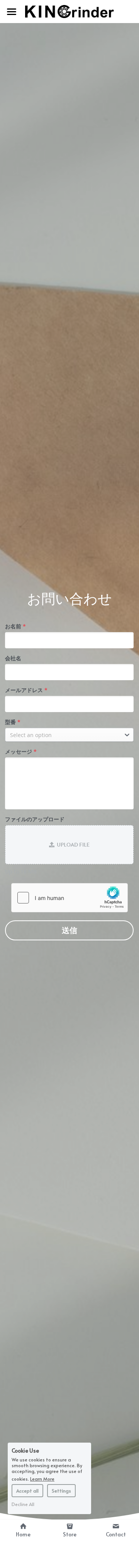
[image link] (69, 11)
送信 (69, 930)
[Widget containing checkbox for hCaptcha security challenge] (69, 897)
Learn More (42, 1478)
